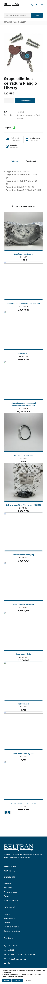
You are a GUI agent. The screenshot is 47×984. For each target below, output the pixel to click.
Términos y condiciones (12, 931)
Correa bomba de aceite (23, 455)
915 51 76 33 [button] (12, 946)
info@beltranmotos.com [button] (17, 959)
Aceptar (6, 980)
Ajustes (28, 980)
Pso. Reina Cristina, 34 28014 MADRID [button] (21, 955)
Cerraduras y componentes (26, 115)
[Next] (9, 812)
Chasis (38, 115)
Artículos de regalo (10, 892)
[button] (23, 52)
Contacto (7, 914)
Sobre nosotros (9, 918)
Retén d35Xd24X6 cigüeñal (23, 753)
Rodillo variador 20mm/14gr (23, 555)
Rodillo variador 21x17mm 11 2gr (23, 803)
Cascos (6, 896)
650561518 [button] (12, 950)
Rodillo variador (23, 353)
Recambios (20, 118)
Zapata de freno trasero (23, 254)
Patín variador (23, 704)
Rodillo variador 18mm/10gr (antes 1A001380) (23, 505)
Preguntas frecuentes (11, 927)
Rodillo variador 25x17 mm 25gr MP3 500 (23, 303)
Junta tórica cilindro (23, 654)
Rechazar (18, 980)
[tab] (30, 162)
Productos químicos (11, 900)
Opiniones (7, 923)
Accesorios (8, 888)
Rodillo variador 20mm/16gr (23, 604)
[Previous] (6, 812)
